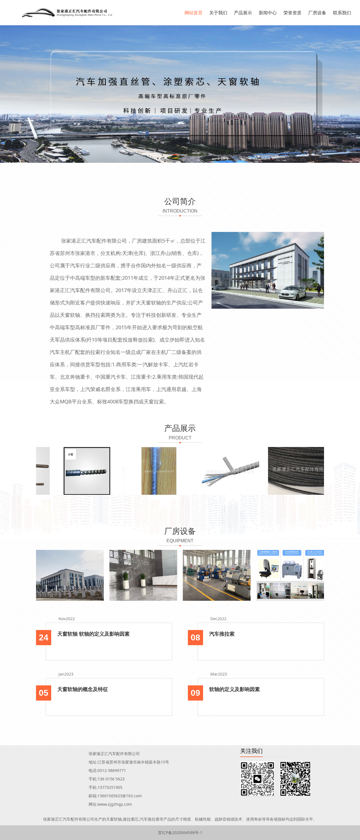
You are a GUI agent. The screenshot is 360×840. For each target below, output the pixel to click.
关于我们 (218, 13)
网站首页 (193, 13)
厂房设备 (317, 13)
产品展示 (243, 13)
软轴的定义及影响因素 (234, 689)
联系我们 (342, 13)
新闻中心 (268, 13)
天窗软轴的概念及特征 (82, 689)
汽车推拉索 (222, 633)
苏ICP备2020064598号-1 (180, 832)
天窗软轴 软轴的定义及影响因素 (93, 633)
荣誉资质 (293, 13)
